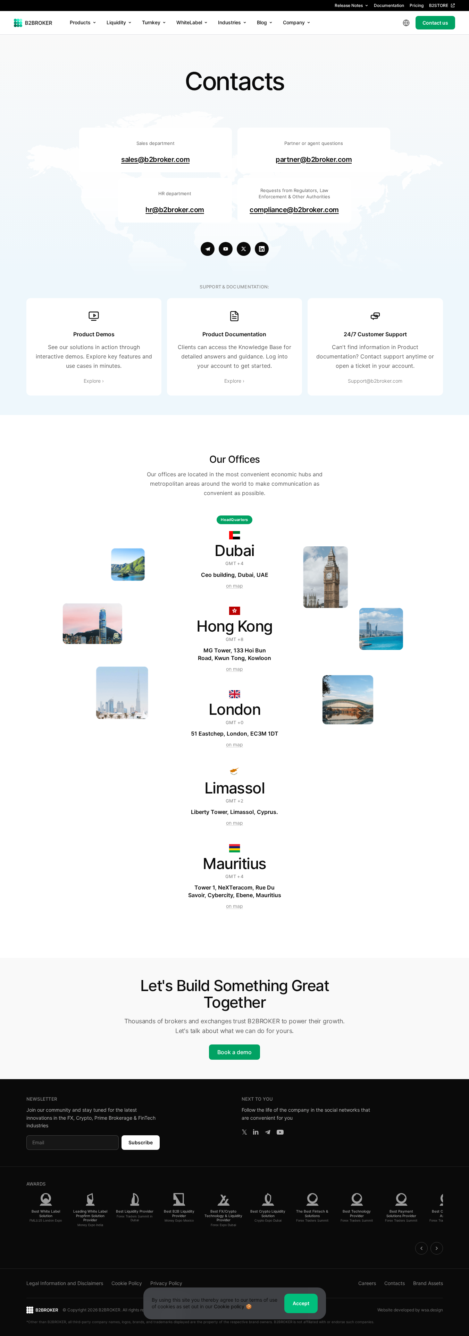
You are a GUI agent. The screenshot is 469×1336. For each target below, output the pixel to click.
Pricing (417, 5)
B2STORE (438, 5)
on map (234, 586)
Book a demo (234, 1052)
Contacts (394, 1283)
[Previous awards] (421, 1248)
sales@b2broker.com (155, 159)
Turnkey (151, 22)
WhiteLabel (189, 22)
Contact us (435, 23)
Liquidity (116, 22)
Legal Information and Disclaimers (64, 1283)
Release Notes (349, 5)
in (256, 1132)
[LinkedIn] (262, 249)
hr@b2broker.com (174, 210)
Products (80, 22)
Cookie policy (229, 1306)
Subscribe (140, 1142)
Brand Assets (428, 1283)
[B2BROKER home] (33, 23)
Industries (229, 22)
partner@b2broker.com (314, 159)
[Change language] (406, 23)
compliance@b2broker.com (294, 210)
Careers (367, 1283)
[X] (244, 249)
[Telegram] (208, 249)
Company (294, 22)
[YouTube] (226, 249)
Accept (301, 1303)
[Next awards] (436, 1248)
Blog (262, 22)
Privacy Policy (166, 1283)
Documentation (389, 5)
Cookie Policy (126, 1283)
